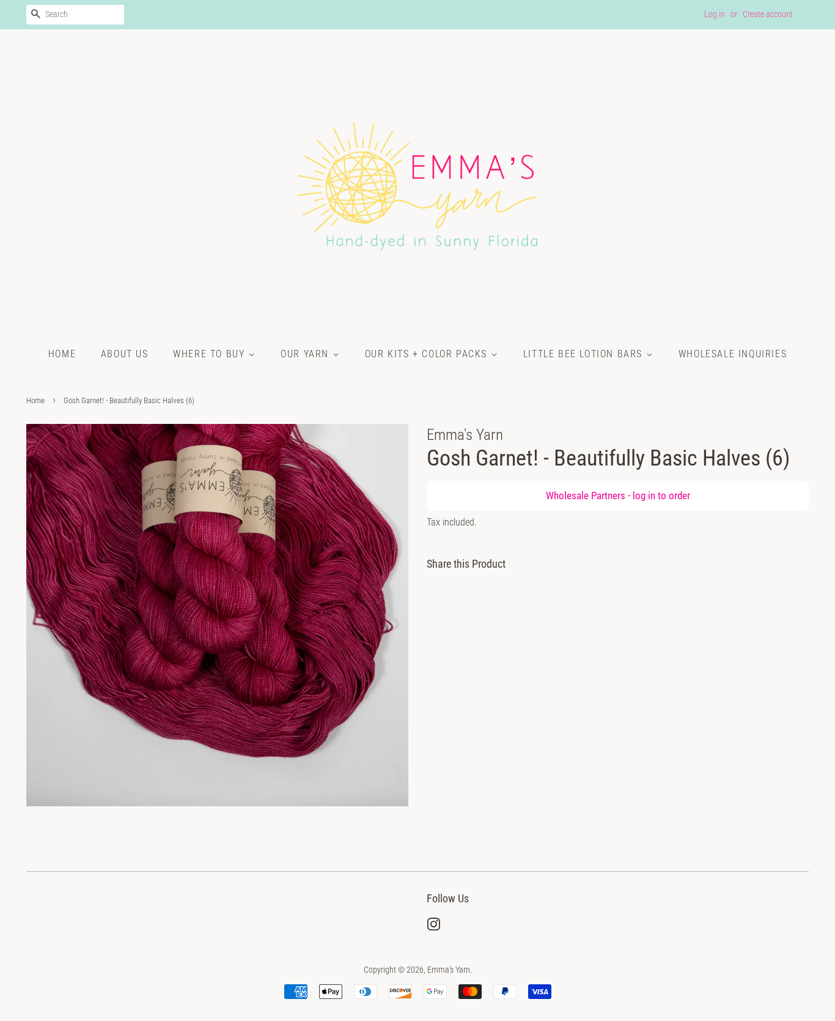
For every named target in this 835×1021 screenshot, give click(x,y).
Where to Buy (210, 354)
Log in (714, 14)
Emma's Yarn (448, 970)
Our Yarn (306, 354)
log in (644, 495)
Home (62, 354)
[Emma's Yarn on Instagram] (433, 927)
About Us (125, 354)
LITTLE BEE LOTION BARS (584, 354)
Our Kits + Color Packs (428, 354)
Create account (768, 14)
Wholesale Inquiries (733, 354)
